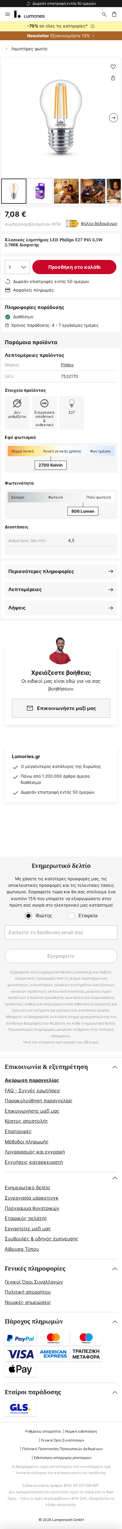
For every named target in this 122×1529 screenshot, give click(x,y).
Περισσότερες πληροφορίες (41, 571)
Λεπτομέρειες (25, 589)
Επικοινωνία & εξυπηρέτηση (46, 1067)
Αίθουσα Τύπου (22, 1249)
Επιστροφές (18, 1131)
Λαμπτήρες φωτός (29, 48)
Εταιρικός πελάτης (26, 1218)
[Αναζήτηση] (104, 14)
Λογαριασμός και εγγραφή (35, 1151)
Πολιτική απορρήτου (28, 1292)
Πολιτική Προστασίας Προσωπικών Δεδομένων (62, 1448)
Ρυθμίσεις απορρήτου (43, 1431)
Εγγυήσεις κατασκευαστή (34, 1162)
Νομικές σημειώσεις (28, 1302)
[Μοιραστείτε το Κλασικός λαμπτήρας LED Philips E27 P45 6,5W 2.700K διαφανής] (113, 77)
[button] (13, 191)
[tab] (61, 1115)
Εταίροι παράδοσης (33, 1392)
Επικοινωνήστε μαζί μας (32, 1111)
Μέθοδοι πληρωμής (27, 1141)
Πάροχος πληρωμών (34, 1321)
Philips (67, 365)
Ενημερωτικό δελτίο (27, 1187)
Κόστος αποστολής (26, 1121)
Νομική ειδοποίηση (81, 1431)
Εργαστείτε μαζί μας (28, 1228)
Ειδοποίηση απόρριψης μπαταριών (63, 1457)
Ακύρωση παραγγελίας (32, 1080)
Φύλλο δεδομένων (99, 223)
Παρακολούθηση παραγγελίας (39, 1100)
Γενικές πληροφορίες (35, 1268)
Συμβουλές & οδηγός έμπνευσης (41, 1238)
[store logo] (33, 14)
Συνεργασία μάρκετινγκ (32, 1198)
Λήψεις (16, 608)
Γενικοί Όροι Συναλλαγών (34, 1282)
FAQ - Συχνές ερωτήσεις (32, 1090)
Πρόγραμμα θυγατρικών (32, 1208)
